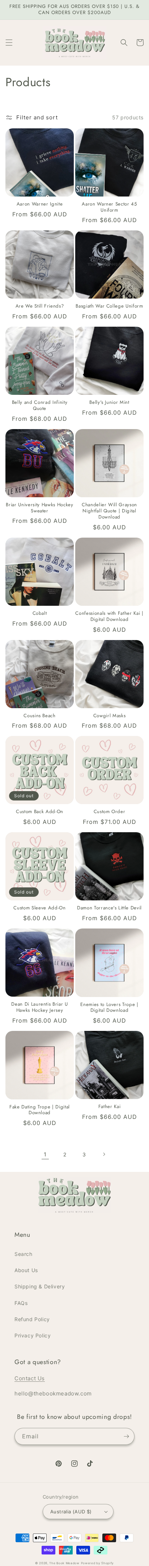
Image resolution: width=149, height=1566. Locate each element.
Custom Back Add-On (39, 812)
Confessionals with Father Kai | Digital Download (109, 616)
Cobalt (40, 613)
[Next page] (104, 1154)
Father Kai (109, 1107)
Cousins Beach (40, 716)
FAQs (20, 1303)
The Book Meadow (64, 1563)
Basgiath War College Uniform (109, 306)
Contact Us (29, 1378)
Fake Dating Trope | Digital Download (39, 1110)
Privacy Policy (32, 1335)
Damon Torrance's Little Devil (109, 908)
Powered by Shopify (97, 1563)
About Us (26, 1270)
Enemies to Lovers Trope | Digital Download (109, 1008)
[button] (9, 42)
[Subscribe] (126, 1436)
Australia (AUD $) (71, 1511)
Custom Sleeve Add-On (39, 908)
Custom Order (109, 812)
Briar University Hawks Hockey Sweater (39, 508)
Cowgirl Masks (109, 716)
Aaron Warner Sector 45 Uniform (109, 207)
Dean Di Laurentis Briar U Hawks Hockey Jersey (39, 1007)
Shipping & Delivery (39, 1286)
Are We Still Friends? (40, 306)
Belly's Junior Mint (109, 403)
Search (23, 1254)
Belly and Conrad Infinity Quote (40, 406)
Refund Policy (32, 1319)
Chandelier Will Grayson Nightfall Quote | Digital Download (109, 511)
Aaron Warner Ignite (40, 204)
